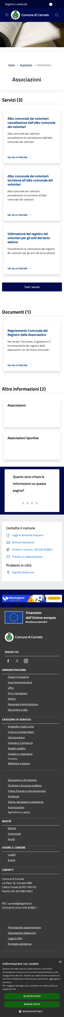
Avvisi (11, 839)
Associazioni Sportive (23, 438)
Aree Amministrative (20, 682)
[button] (32, 1011)
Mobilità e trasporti (19, 763)
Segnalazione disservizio (22, 933)
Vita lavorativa (16, 737)
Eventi (11, 860)
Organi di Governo (18, 677)
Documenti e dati (18, 710)
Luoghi (12, 854)
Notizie (12, 828)
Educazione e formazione (22, 780)
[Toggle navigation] (7, 15)
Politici (12, 699)
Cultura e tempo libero (21, 732)
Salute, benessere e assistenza (25, 802)
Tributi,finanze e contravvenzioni (27, 791)
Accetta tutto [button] (32, 996)
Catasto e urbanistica (20, 754)
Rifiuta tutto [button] (32, 1004)
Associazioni (17, 405)
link (14, 989)
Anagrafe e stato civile (21, 726)
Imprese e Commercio (20, 743)
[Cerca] (57, 15)
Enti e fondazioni (17, 693)
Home (11, 65)
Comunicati (14, 834)
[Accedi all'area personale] (50, 4)
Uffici (11, 688)
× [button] (60, 962)
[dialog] (32, 987)
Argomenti (26, 65)
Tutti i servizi (32, 287)
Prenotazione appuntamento (24, 927)
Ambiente (13, 796)
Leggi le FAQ (15, 938)
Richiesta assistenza (19, 944)
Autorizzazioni (16, 807)
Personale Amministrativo (23, 704)
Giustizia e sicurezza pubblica (25, 785)
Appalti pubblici (17, 748)
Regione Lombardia (16, 4)
